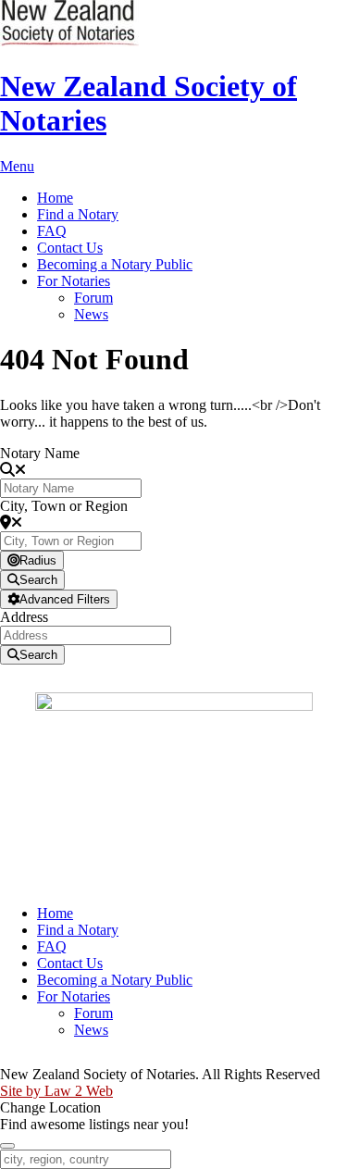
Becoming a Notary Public (114, 264)
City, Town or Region (64, 506)
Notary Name (40, 453)
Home (55, 197)
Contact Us (70, 247)
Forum (93, 297)
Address (24, 617)
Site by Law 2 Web (56, 1091)
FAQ (52, 231)
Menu (17, 166)
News (91, 314)
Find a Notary (77, 214)
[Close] (7, 1146)
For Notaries (73, 281)
